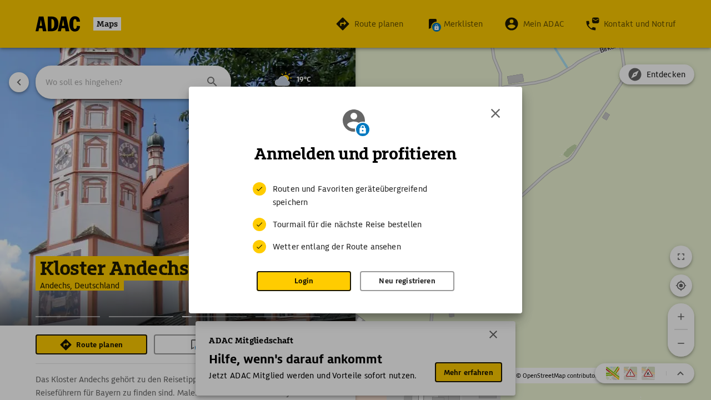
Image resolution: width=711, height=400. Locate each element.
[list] (355, 217)
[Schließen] (495, 113)
